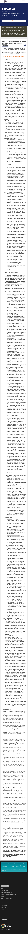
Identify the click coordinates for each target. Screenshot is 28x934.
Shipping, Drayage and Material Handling (9, 894)
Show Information (4, 890)
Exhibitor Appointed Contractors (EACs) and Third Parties (13, 900)
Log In (2, 929)
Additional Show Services (6, 898)
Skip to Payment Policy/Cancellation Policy (13, 56)
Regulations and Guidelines (6, 902)
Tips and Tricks (4, 913)
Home (2, 888)
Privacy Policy (4, 905)
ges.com (2, 909)
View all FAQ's (5, 885)
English (4, 919)
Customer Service (4, 911)
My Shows (8, 929)
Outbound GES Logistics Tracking (8, 915)
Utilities (2, 896)
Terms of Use (3, 907)
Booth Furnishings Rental (6, 892)
